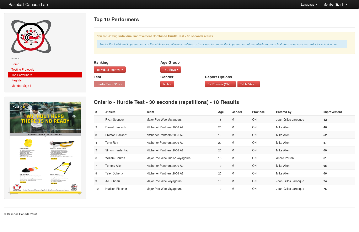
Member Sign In (334, 4)
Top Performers (21, 75)
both (166, 84)
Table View (247, 84)
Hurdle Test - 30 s (108, 84)
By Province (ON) (219, 84)
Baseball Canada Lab (28, 4)
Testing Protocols (22, 69)
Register (16, 80)
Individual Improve (108, 70)
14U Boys (170, 70)
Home (15, 64)
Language (308, 4)
